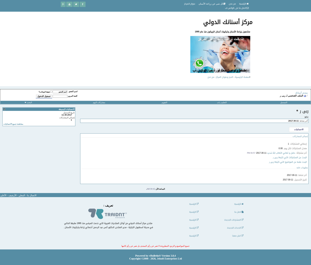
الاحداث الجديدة (234, 228)
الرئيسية (243, 4)
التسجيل (283, 102)
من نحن (210, 77)
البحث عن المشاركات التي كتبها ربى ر (290, 157)
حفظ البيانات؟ (44, 92)
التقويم (164, 102)
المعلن (22, 195)
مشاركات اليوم (99, 102)
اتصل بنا (238, 212)
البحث (29, 102)
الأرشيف (12, 195)
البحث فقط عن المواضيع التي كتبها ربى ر (288, 162)
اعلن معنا (236, 236)
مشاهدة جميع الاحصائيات (13, 124)
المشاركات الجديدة (232, 220)
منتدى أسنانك (301, 93)
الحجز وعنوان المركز (224, 77)
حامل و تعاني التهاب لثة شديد (281, 153)
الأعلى (3, 195)
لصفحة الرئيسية (242, 77)
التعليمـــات (222, 102)
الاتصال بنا (31, 195)
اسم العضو (73, 91)
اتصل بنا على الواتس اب (235, 8)
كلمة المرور (72, 96)
